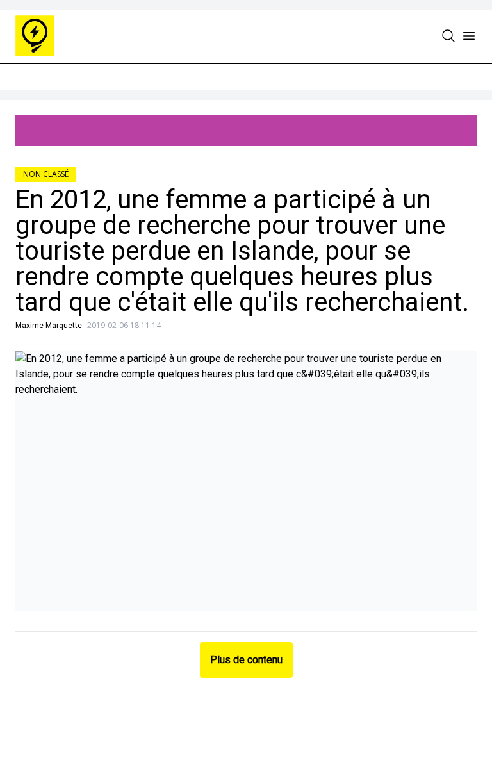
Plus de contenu (246, 660)
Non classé (46, 174)
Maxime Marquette (48, 325)
